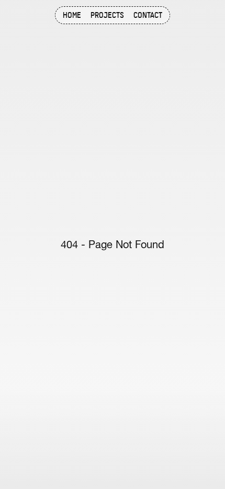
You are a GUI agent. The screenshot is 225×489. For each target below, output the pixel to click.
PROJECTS (107, 15)
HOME (72, 15)
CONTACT (147, 15)
